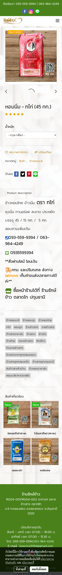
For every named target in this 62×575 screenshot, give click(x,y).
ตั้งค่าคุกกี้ (21, 569)
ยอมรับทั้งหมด (39, 569)
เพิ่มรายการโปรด (18, 152)
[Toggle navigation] (57, 21)
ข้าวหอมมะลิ (36, 161)
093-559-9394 (26, 3)
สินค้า (22, 161)
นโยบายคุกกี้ (28, 562)
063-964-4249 (49, 3)
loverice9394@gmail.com (36, 546)
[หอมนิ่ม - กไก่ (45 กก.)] (31, 56)
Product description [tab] (19, 193)
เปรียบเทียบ (44, 152)
